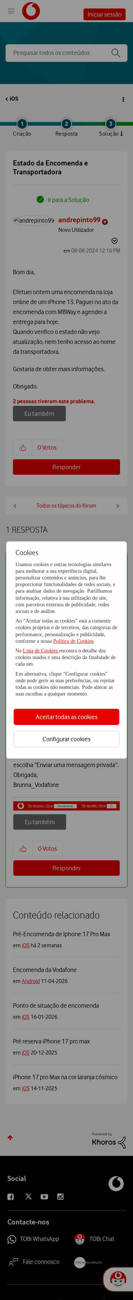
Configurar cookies (66, 739)
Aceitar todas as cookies (67, 717)
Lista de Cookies (41, 651)
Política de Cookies (73, 641)
